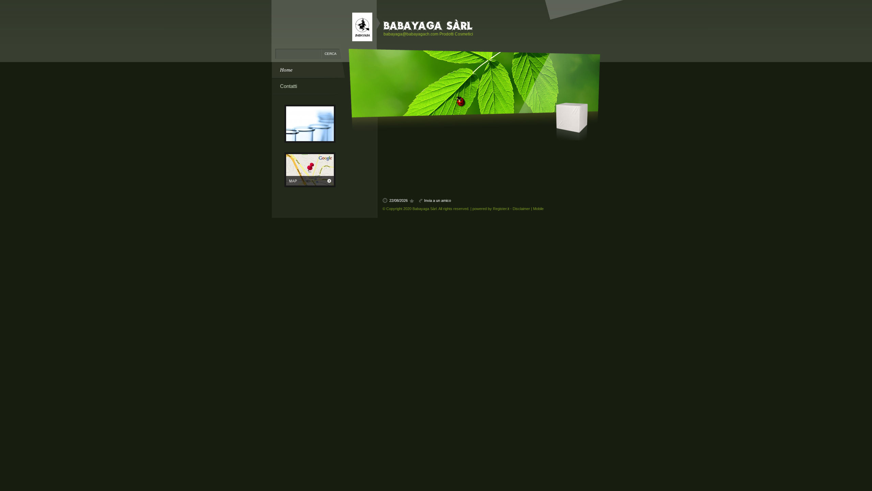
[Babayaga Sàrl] (362, 27)
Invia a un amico (437, 200)
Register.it (501, 209)
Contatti (288, 86)
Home (286, 70)
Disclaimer (521, 209)
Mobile (538, 209)
